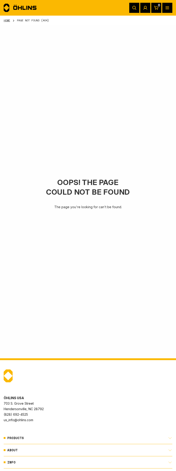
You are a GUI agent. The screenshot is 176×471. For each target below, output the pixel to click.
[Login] (145, 8)
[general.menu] (167, 8)
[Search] (134, 8)
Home (7, 20)
